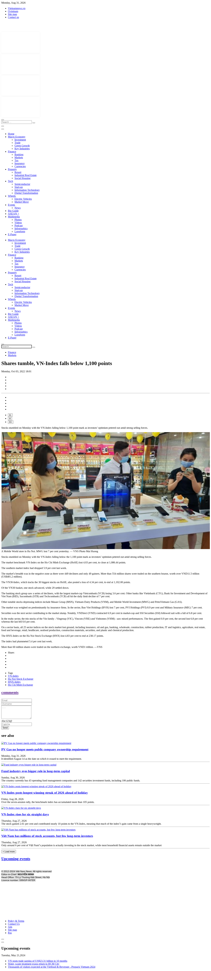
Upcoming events (15, 859)
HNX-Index (14, 681)
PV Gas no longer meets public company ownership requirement (44, 749)
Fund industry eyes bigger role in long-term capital (35, 771)
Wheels (12, 196)
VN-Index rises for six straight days (25, 814)
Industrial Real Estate (26, 175)
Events (11, 204)
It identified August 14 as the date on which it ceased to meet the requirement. (41, 758)
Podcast (19, 225)
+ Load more (9, 851)
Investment (20, 139)
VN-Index (13, 676)
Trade (17, 142)
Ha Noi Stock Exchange (20, 678)
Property (12, 169)
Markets (19, 157)
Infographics (21, 228)
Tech (10, 181)
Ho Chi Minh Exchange (20, 684)
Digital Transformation (26, 193)
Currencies (20, 166)
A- (10, 415)
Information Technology (27, 190)
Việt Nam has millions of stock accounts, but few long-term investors (47, 836)
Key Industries (22, 148)
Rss (10, 932)
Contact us (13, 17)
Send (5, 727)
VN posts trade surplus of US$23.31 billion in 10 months (37, 960)
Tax (16, 160)
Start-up (19, 187)
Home (11, 133)
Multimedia (14, 216)
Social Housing (22, 178)
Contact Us (14, 923)
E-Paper (12, 234)
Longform (20, 231)
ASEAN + (13, 213)
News (18, 207)
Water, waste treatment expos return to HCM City (33, 963)
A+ (10, 422)
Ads (10, 926)
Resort (18, 172)
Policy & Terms (16, 921)
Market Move (22, 201)
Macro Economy (16, 136)
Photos (18, 219)
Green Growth (22, 145)
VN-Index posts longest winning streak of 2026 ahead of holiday (44, 792)
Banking (19, 154)
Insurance (20, 163)
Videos (18, 222)
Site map (12, 14)
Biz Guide (13, 210)
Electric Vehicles (23, 198)
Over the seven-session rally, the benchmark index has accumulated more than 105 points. (47, 802)
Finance (12, 151)
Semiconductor (22, 184)
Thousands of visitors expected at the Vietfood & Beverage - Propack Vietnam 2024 (51, 966)
